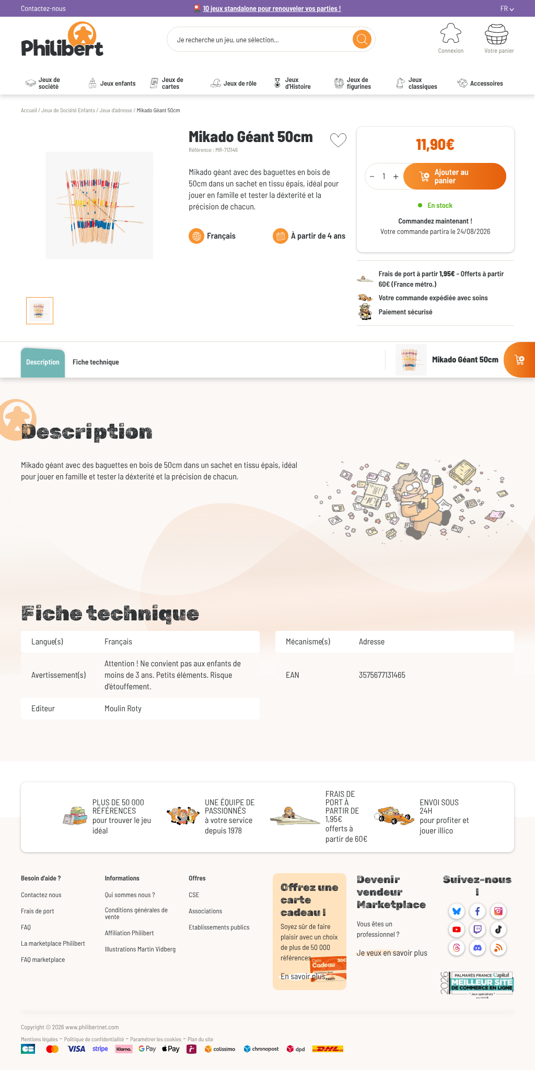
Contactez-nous (43, 8)
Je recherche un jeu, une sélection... (228, 39)
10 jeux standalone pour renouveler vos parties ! (272, 8)
